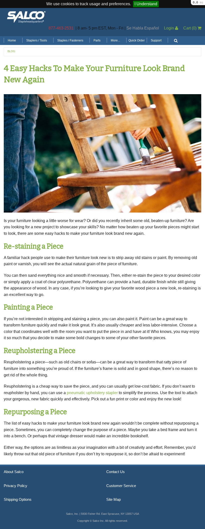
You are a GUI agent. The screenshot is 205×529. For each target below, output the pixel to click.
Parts (97, 40)
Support (156, 40)
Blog (11, 51)
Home (12, 40)
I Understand (145, 4)
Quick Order (136, 40)
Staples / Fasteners (70, 40)
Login (169, 28)
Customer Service (121, 486)
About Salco (14, 472)
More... (115, 40)
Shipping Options (18, 500)
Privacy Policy (15, 486)
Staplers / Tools (36, 40)
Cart (189, 28)
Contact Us (115, 472)
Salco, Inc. (26, 16)
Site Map (113, 500)
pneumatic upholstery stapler (92, 393)
